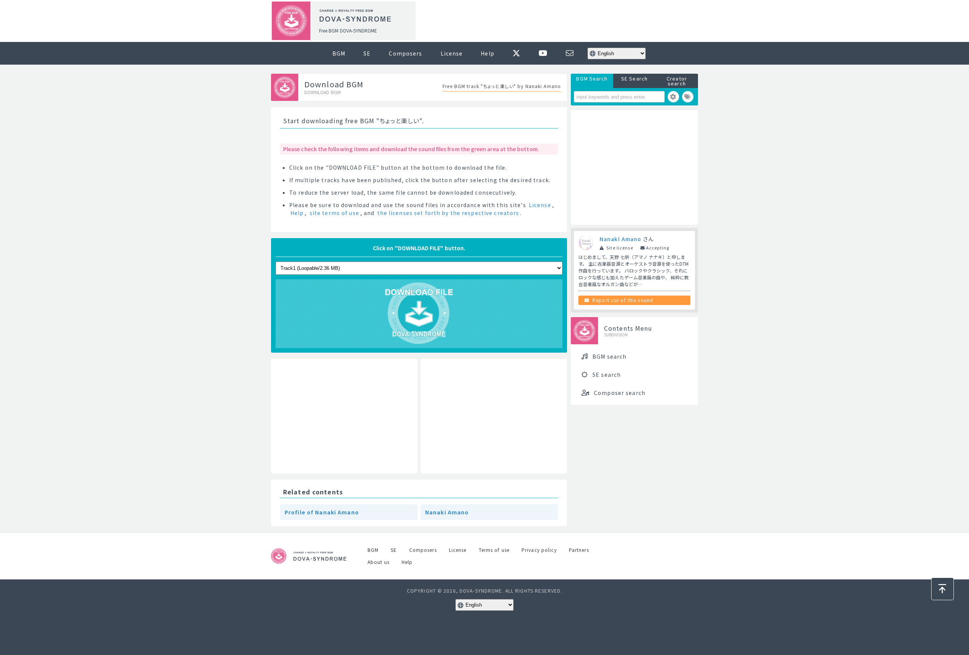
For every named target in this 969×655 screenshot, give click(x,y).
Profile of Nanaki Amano (322, 512)
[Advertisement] (559, 21)
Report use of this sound (622, 300)
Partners (579, 550)
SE (367, 53)
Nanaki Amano (447, 512)
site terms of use (334, 213)
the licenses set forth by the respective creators (448, 213)
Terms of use (494, 550)
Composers (405, 53)
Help (487, 53)
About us (378, 562)
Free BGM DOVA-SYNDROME (348, 30)
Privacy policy (539, 550)
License (452, 53)
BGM (338, 53)
